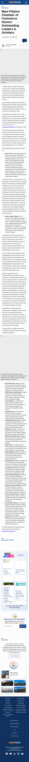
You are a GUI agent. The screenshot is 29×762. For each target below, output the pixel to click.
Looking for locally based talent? (14, 606)
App (14, 729)
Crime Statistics (8, 705)
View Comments (14, 656)
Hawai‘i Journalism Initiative (8, 715)
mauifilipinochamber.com (8, 127)
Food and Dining (21, 707)
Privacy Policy (10, 750)
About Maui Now (14, 720)
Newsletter (14, 732)
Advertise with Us (14, 726)
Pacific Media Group (18, 747)
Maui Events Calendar (21, 709)
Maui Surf (8, 703)
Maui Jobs (8, 712)
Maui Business (21, 698)
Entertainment (21, 700)
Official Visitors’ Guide (21, 712)
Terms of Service (14, 736)
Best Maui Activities (21, 705)
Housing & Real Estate (8, 709)
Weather (8, 700)
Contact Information (14, 723)
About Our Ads (18, 750)
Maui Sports (21, 703)
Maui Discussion (8, 707)
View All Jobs (20, 555)
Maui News (5, 8)
